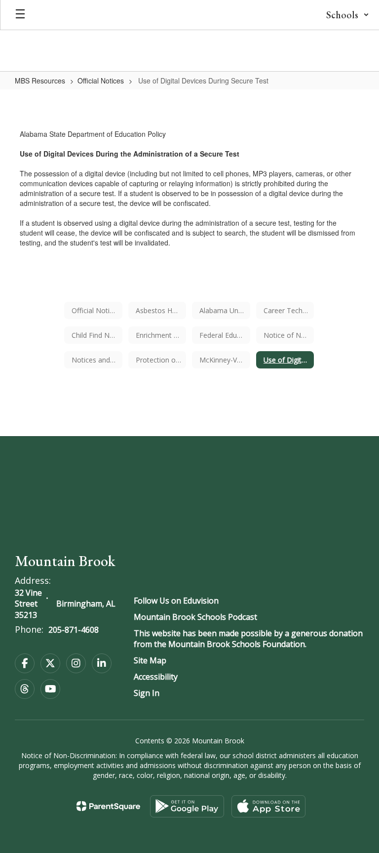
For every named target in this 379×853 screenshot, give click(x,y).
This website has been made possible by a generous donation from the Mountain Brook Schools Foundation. (248, 639)
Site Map (150, 660)
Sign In (146, 693)
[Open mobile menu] (20, 15)
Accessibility (156, 676)
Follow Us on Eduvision (176, 600)
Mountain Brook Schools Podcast (195, 616)
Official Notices (100, 80)
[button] (347, 15)
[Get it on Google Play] (187, 806)
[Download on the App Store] (268, 806)
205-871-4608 (73, 629)
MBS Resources (40, 80)
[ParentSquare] (108, 806)
